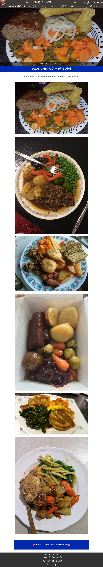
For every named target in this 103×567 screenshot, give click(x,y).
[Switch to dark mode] (88, 2)
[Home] (3, 2)
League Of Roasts (13, 6)
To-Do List (53, 6)
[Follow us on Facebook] (98, 2)
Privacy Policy (51, 564)
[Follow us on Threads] (91, 2)
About (93, 6)
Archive (72, 6)
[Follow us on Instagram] (102, 2)
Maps (44, 6)
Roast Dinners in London (39, 2)
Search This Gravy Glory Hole (53, 557)
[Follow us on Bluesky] (94, 2)
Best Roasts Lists (31, 6)
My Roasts (82, 6)
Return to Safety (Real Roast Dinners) (51, 545)
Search (64, 6)
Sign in (76, 2)
